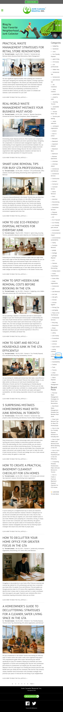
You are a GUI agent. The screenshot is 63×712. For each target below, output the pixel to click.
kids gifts (54, 297)
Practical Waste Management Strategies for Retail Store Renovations (23, 47)
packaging (55, 310)
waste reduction (24, 235)
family (54, 243)
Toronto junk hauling (13, 173)
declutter (54, 199)
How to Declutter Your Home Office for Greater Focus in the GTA (21, 541)
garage (54, 250)
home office (24, 550)
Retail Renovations (22, 56)
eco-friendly (55, 223)
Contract (54, 181)
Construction (55, 178)
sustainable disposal (13, 235)
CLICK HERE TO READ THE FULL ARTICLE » (15, 97)
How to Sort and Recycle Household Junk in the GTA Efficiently (22, 346)
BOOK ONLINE (31, 2)
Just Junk (54, 294)
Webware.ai (34, 708)
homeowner (55, 286)
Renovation (55, 325)
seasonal (54, 341)
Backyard (54, 138)
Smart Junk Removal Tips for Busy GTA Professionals (23, 166)
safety (54, 333)
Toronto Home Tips (8, 623)
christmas (55, 161)
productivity (34, 548)
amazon (54, 131)
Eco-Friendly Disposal (37, 353)
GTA (17, 293)
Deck (53, 196)
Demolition (55, 205)
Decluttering (23, 173)
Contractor (55, 184)
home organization (33, 173)
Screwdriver (55, 338)
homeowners (56, 77)
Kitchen (54, 300)
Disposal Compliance (20, 116)
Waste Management (33, 56)
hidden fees (55, 69)
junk (53, 289)
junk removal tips (10, 293)
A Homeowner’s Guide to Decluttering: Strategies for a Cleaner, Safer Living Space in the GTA (22, 612)
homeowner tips (35, 416)
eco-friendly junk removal (36, 235)
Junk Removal (22, 293)
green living (34, 233)
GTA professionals (35, 171)
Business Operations (35, 114)
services (54, 344)
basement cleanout (10, 478)
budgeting (33, 291)
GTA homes (33, 476)
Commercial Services (8, 116)
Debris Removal (12, 56)
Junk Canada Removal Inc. (31, 688)
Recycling (16, 355)
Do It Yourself (56, 220)
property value (7, 418)
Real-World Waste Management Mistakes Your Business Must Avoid (23, 107)
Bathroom (55, 154)
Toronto (29, 293)
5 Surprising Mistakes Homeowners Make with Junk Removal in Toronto (21, 409)
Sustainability (23, 355)
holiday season (56, 271)
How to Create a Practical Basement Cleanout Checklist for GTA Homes (22, 469)
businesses (55, 49)
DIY (53, 217)
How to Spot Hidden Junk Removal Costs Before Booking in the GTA (21, 284)
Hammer (54, 263)
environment (55, 230)
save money (55, 335)
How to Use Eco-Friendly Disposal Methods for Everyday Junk (21, 226)
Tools (53, 367)
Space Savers (56, 346)
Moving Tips (55, 307)
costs (38, 291)
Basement (55, 141)
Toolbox (54, 364)
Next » (32, 684)
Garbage (54, 253)
